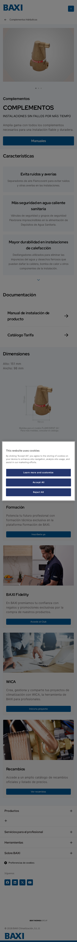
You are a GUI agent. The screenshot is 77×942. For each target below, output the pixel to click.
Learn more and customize (38, 472)
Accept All (38, 482)
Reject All (38, 492)
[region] (38, 471)
